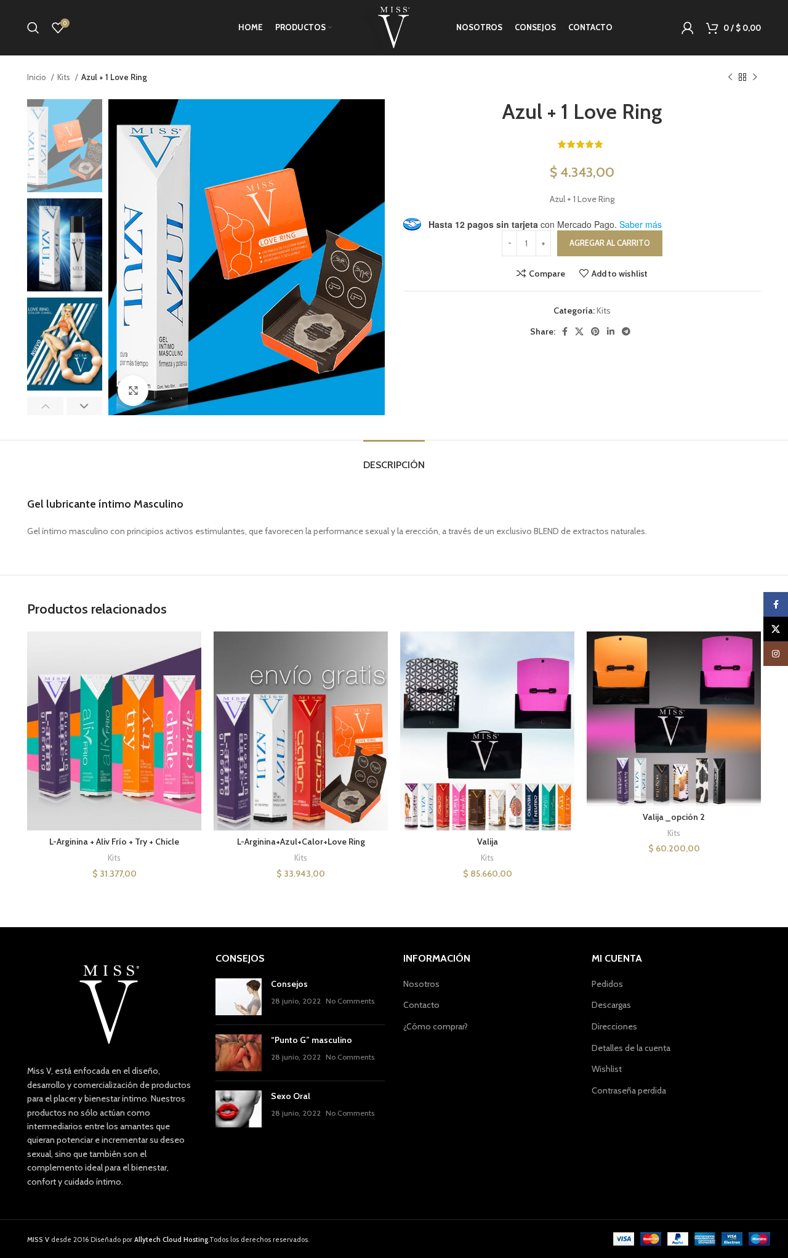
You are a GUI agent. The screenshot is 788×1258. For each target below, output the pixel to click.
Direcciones (614, 1026)
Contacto (421, 1004)
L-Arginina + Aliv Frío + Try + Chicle (114, 841)
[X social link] (579, 331)
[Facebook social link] (564, 331)
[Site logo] (393, 26)
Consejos (289, 983)
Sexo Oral (290, 1096)
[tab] (394, 458)
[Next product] (755, 77)
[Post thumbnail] (238, 996)
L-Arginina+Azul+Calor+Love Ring (301, 841)
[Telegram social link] (626, 331)
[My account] (687, 27)
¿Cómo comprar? (435, 1026)
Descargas (611, 1004)
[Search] (33, 27)
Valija (487, 841)
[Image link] (109, 1004)
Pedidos (607, 983)
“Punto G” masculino (311, 1039)
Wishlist (607, 1068)
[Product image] (114, 730)
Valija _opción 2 (674, 816)
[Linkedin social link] (610, 331)
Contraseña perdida (629, 1090)
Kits (64, 77)
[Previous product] (730, 77)
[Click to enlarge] (133, 390)
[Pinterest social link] (595, 331)
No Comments (350, 1000)
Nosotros (421, 983)
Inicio (37, 77)
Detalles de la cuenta (631, 1047)
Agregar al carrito (609, 243)
